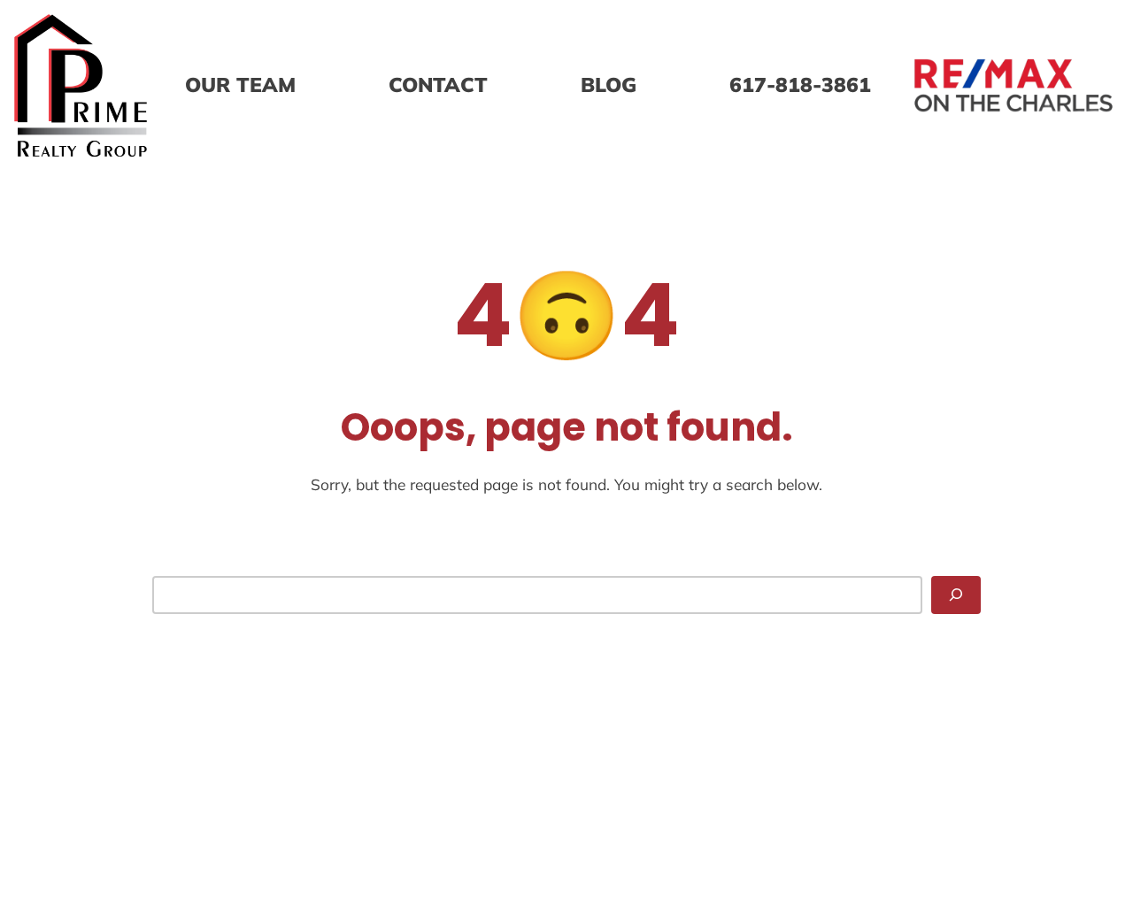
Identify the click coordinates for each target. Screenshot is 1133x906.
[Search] (956, 594)
